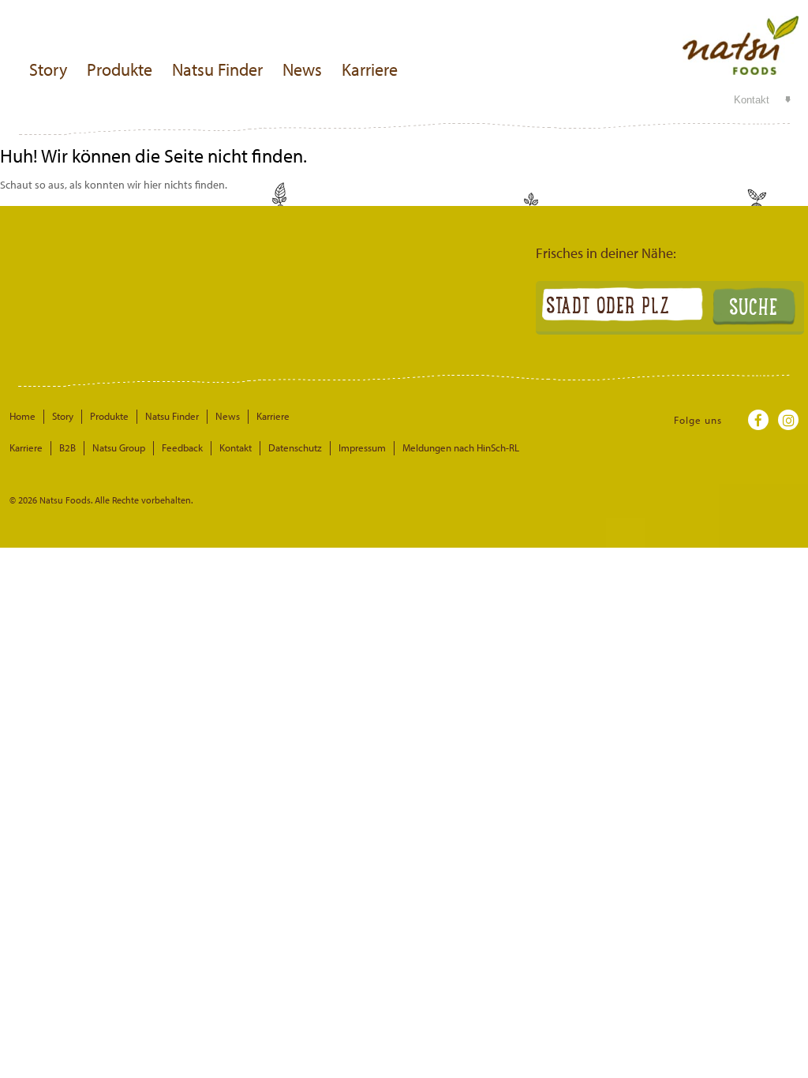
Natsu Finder (217, 69)
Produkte (119, 69)
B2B (67, 447)
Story (48, 69)
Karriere (370, 69)
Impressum (362, 447)
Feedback (182, 447)
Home (22, 416)
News (302, 69)
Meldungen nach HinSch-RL (460, 447)
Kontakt (751, 100)
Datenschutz (295, 447)
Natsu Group (118, 447)
